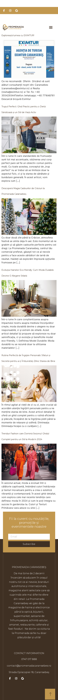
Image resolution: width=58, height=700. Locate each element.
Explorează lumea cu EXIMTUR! (17, 35)
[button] (51, 27)
